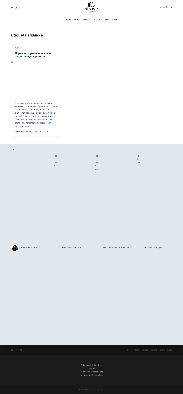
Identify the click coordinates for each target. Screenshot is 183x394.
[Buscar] (171, 7)
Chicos (85, 20)
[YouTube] (21, 350)
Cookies (91, 368)
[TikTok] (20, 7)
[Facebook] (12, 7)
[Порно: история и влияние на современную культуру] (36, 80)
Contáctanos (111, 20)
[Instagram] (16, 7)
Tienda (76, 20)
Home (68, 20)
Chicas (97, 20)
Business (18, 48)
